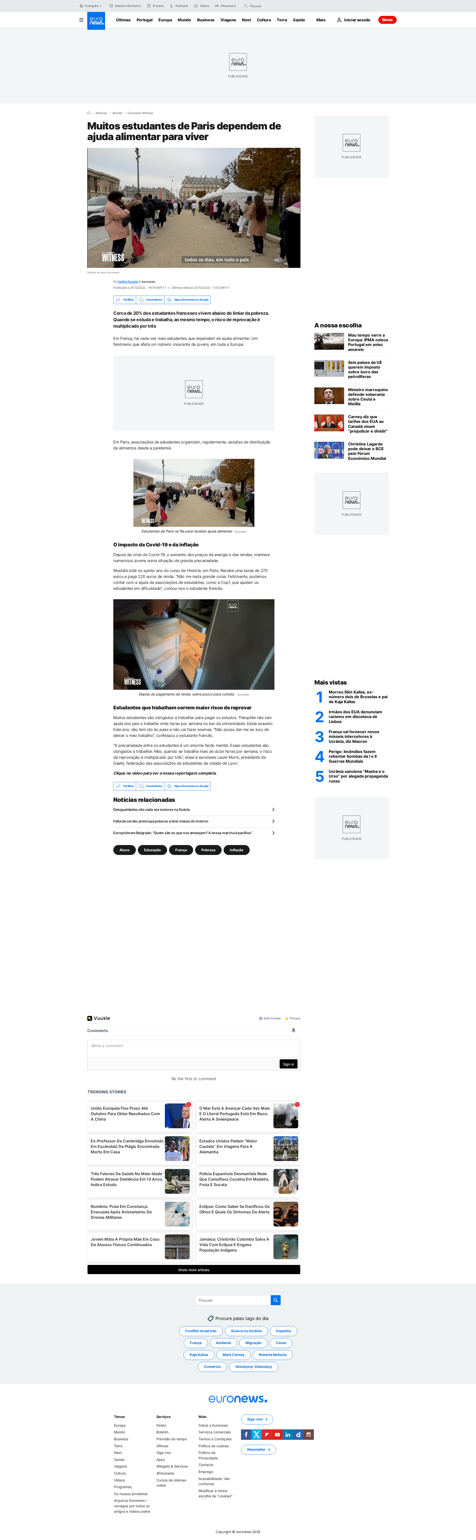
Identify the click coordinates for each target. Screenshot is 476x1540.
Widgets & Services (172, 1466)
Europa (165, 19)
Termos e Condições (215, 1439)
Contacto (206, 1465)
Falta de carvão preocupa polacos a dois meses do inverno (160, 821)
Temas (119, 1416)
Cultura (264, 19)
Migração (253, 1343)
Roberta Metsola (273, 1354)
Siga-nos (163, 1452)
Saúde (299, 19)
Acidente (223, 1343)
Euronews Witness (140, 113)
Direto (387, 20)
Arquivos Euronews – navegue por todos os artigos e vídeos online (132, 1505)
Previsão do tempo (171, 1439)
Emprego (206, 1472)
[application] (193, 208)
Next (246, 19)
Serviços (163, 1416)
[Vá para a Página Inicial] (96, 21)
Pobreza (208, 850)
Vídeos (119, 1480)
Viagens (228, 19)
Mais (203, 1416)
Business (205, 19)
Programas (123, 1487)
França (181, 850)
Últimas (123, 19)
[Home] (88, 113)
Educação (152, 850)
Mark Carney (233, 1354)
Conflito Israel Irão (201, 1331)
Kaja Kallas (199, 1354)
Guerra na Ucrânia (246, 1331)
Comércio (212, 1366)
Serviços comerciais (215, 1432)
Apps (160, 1459)
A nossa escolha (338, 325)
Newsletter (256, 1449)
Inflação (236, 850)
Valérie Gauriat (128, 281)
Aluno (124, 850)
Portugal (144, 19)
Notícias (101, 113)
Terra (282, 19)
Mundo (184, 19)
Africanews (165, 1473)
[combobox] (271, 6)
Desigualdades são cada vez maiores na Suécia (151, 809)
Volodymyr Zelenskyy (253, 1366)
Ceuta (281, 1343)
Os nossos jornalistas (131, 1494)
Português (91, 6)
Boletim (162, 1432)
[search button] (246, 6)
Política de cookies (214, 1446)
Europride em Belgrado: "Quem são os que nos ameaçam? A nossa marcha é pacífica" (182, 833)
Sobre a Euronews (213, 1425)
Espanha (283, 1331)
